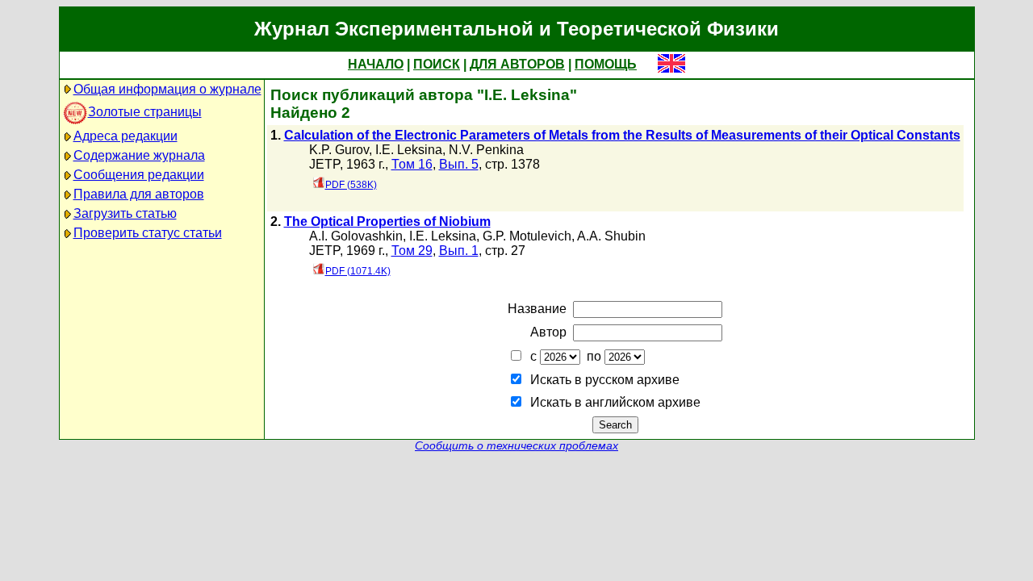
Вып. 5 (459, 164)
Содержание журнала (139, 155)
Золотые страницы (145, 112)
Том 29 (412, 250)
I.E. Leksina (408, 150)
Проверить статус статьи (147, 233)
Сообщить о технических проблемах (516, 446)
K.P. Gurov (339, 150)
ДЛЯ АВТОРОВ (517, 64)
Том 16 (412, 164)
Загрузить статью (125, 213)
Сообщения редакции (138, 175)
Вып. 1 (459, 250)
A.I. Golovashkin (356, 236)
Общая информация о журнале (167, 89)
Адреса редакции (125, 136)
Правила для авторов (138, 194)
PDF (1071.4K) (358, 271)
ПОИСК (436, 64)
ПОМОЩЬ (606, 64)
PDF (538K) (351, 184)
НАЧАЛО (376, 64)
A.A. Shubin (611, 236)
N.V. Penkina (486, 150)
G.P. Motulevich (527, 236)
